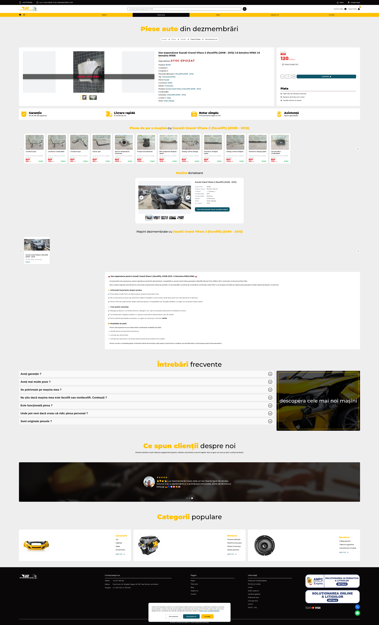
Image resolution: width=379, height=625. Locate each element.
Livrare (250, 587)
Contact (331, 15)
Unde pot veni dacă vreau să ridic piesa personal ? (54, 413)
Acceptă (207, 616)
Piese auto (161, 15)
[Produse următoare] (358, 149)
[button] (24, 15)
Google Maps (355, 2)
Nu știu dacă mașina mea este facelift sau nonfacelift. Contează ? (64, 397)
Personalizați (173, 616)
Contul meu (338, 9)
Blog (218, 15)
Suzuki (183, 39)
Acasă (164, 39)
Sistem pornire (233, 550)
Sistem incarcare (234, 546)
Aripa (118, 546)
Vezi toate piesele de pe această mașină (212, 209)
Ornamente (120, 550)
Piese (173, 39)
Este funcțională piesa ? (37, 405)
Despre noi (275, 15)
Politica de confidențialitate (257, 581)
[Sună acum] (357, 606)
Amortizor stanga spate (257, 151)
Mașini (104, 15)
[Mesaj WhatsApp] (357, 613)
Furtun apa (97, 151)
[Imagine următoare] (188, 197)
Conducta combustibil (56, 151)
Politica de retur (253, 597)
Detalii (27, 262)
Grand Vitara (195, 39)
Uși (117, 539)
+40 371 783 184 (118, 581)
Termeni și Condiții (254, 584)
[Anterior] (21, 251)
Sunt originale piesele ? (36, 421)
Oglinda (119, 543)
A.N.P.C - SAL (252, 607)
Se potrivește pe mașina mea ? (41, 389)
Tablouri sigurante (346, 545)
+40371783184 (27, 2)
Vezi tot (119, 554)
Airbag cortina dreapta (234, 151)
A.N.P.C (250, 604)
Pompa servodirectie (144, 151)
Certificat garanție (254, 594)
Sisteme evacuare (234, 543)
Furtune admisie (233, 539)
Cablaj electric (345, 541)
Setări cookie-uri (253, 591)
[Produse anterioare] (21, 149)
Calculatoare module (347, 548)
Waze (342, 2)
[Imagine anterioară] (141, 197)
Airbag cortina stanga (190, 151)
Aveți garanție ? (31, 373)
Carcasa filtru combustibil (276, 152)
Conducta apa (31, 151)
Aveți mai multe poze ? (36, 381)
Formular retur (253, 601)
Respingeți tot (191, 616)
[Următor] (358, 251)
